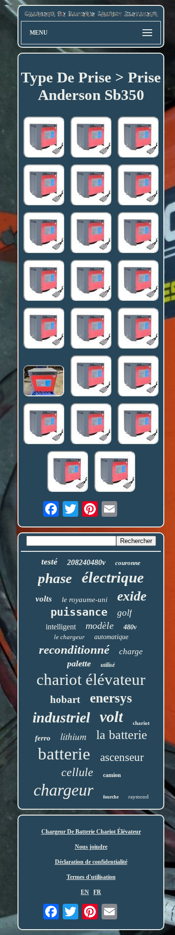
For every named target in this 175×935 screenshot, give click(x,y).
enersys (111, 698)
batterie (64, 753)
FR (97, 892)
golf (124, 612)
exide (131, 596)
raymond (138, 796)
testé (49, 561)
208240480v (86, 562)
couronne (127, 562)
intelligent (61, 627)
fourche (111, 796)
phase (55, 578)
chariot (141, 723)
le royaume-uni (84, 600)
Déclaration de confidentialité (91, 861)
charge (131, 651)
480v (130, 627)
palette (79, 663)
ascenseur (122, 757)
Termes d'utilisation (91, 877)
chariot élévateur (90, 679)
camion (112, 775)
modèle (100, 625)
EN (85, 892)
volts (43, 599)
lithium (73, 736)
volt (111, 716)
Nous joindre (91, 846)
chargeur (63, 790)
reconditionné (74, 649)
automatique (111, 637)
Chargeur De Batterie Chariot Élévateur (91, 831)
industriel (61, 717)
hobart (65, 699)
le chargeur (69, 637)
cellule (77, 772)
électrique (113, 577)
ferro (43, 738)
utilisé (108, 665)
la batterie (121, 735)
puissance (79, 612)
